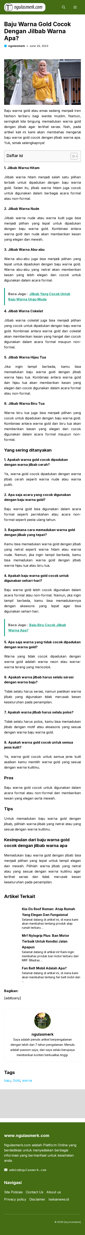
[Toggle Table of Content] (72, 156)
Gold (16, 1080)
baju (7, 1080)
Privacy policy (15, 1199)
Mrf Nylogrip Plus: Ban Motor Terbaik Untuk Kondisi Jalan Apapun (45, 941)
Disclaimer (37, 1199)
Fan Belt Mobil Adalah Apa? (44, 968)
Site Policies (13, 1192)
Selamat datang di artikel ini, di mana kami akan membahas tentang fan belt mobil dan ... (51, 977)
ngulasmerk (16, 45)
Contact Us (34, 1192)
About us (53, 1192)
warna (27, 1080)
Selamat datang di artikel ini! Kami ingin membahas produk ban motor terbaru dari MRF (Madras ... (50, 956)
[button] (63, 7)
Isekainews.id (58, 1199)
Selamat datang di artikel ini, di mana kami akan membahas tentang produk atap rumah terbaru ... (50, 923)
